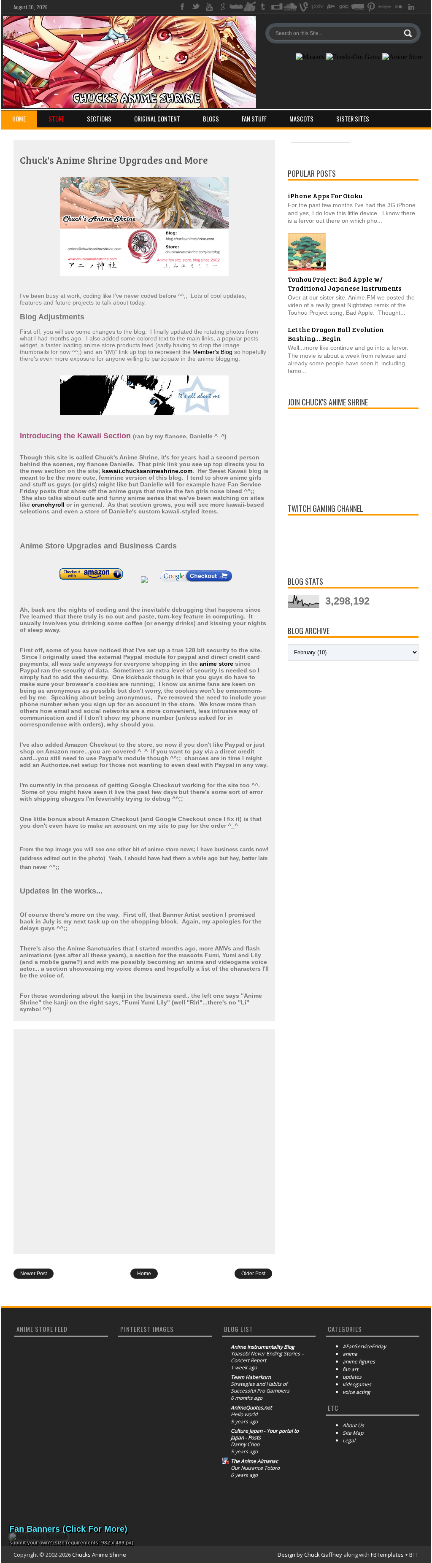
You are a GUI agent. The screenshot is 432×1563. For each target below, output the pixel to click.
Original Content (157, 118)
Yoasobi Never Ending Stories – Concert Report (267, 1357)
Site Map (353, 1432)
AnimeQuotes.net (251, 1407)
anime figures (359, 1361)
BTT (413, 1554)
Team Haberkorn (251, 1377)
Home (19, 118)
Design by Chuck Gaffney (310, 1554)
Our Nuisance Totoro (255, 1468)
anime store (216, 663)
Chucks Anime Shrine (99, 1554)
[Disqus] (144, 1141)
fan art (350, 1369)
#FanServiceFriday (364, 1346)
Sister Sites (352, 118)
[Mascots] (310, 57)
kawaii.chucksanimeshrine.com (147, 470)
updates (352, 1376)
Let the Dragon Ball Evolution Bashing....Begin (336, 334)
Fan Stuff (254, 118)
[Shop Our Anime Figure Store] (402, 57)
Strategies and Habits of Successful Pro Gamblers (260, 1387)
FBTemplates (387, 1554)
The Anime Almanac (254, 1461)
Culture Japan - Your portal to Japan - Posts (265, 1434)
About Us (353, 1425)
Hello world (244, 1414)
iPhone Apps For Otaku (325, 195)
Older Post (253, 1274)
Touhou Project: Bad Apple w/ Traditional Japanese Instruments (345, 283)
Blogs (211, 118)
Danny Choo (245, 1444)
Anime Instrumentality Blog (262, 1347)
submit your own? (30, 1543)
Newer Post (33, 1274)
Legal (349, 1440)
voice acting (356, 1392)
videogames (357, 1384)
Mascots (301, 118)
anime (350, 1354)
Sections (99, 118)
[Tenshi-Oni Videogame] (353, 57)
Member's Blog (212, 351)
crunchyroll (48, 504)
